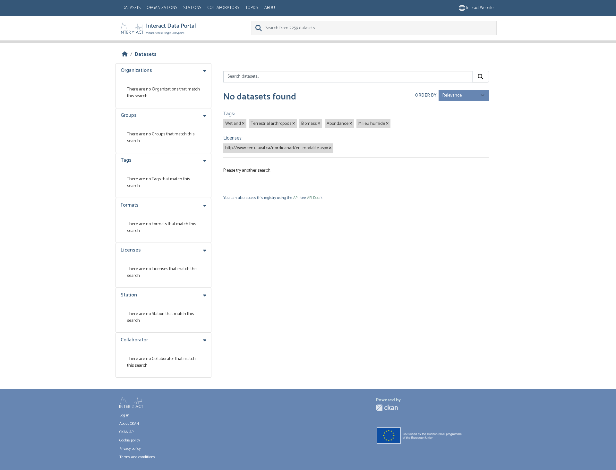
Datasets (132, 7)
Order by (426, 95)
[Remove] (243, 124)
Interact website (479, 7)
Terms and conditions (137, 457)
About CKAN (129, 424)
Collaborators (223, 7)
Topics (251, 7)
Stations (192, 7)
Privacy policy (130, 449)
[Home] (125, 54)
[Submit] (480, 76)
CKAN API (126, 432)
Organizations (162, 7)
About (270, 7)
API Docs (314, 198)
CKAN (387, 407)
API (295, 198)
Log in (124, 415)
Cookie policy (129, 440)
